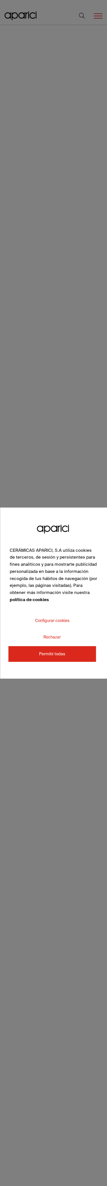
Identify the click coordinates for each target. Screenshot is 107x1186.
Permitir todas (52, 653)
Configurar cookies (52, 620)
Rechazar (52, 636)
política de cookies (29, 599)
